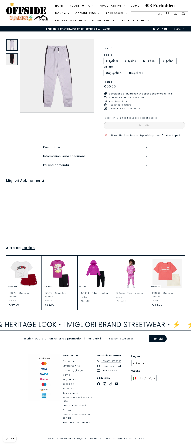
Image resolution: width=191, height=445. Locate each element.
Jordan (28, 247)
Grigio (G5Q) (115, 73)
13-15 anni (169, 61)
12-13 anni (150, 61)
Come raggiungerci (74, 370)
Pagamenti (69, 388)
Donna (61, 13)
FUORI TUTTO (81, 5)
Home (59, 5)
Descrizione (51, 147)
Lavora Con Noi (72, 365)
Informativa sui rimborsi (77, 422)
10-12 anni (131, 61)
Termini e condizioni (74, 405)
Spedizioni (69, 383)
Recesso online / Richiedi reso (77, 399)
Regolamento (70, 379)
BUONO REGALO (103, 20)
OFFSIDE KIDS (86, 13)
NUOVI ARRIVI (111, 5)
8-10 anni (113, 61)
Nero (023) (137, 73)
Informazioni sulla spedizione (64, 156)
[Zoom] (57, 76)
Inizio (107, 48)
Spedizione (128, 118)
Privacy (67, 410)
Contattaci (69, 361)
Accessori (115, 13)
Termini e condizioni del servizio (76, 416)
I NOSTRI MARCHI (69, 20)
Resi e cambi (70, 393)
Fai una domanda (56, 165)
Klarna (66, 374)
